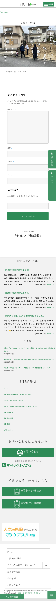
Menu (51, 4)
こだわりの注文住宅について (14, 400)
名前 (9, 148)
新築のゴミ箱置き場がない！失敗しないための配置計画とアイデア (27, 367)
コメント (11, 109)
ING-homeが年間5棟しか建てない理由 (17, 394)
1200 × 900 (22, 72)
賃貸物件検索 (8, 418)
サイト (9, 175)
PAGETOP (51, 595)
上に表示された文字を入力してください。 (23, 196)
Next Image (4, 12)
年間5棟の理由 (14, 558)
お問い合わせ (52, 161)
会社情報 (7, 424)
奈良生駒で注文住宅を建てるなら (30, 593)
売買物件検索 (8, 412)
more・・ (51, 284)
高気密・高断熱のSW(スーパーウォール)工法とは (21, 406)
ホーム (6, 389)
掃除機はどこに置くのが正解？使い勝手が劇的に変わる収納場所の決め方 (29, 359)
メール (10, 161)
